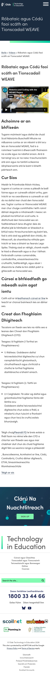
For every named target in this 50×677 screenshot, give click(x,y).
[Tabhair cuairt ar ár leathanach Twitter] (24, 608)
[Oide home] (12, 4)
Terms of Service (28, 648)
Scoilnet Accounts (26, 669)
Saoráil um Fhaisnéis (26, 663)
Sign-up (25, 516)
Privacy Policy (12, 648)
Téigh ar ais (7, 472)
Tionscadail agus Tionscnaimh (26, 560)
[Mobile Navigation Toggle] (46, 5)
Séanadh (27, 654)
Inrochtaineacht (26, 657)
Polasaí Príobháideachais (26, 660)
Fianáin (27, 666)
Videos (12, 52)
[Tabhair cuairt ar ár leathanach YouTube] (29, 608)
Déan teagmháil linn (33, 602)
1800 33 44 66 (26, 595)
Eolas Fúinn (15, 602)
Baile (4, 52)
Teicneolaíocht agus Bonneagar (25, 563)
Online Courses (25, 567)
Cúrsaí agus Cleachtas (24, 557)
